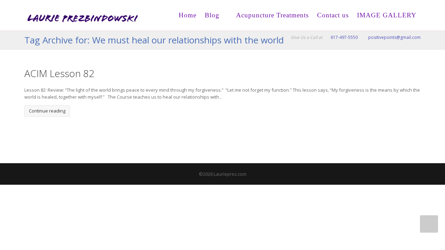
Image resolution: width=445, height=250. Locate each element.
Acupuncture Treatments (271, 15)
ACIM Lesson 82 (59, 73)
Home (187, 15)
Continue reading (47, 111)
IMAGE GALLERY (386, 15)
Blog (212, 15)
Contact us (333, 15)
